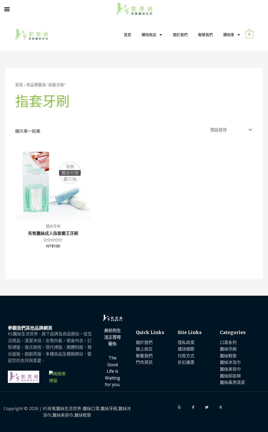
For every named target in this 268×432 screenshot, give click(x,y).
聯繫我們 (205, 34)
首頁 (127, 34)
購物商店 (149, 34)
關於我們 (180, 34)
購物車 (228, 34)
